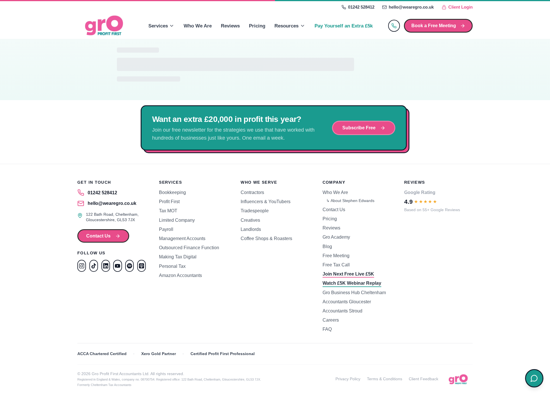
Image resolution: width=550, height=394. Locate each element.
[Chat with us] (534, 378)
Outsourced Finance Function (189, 247)
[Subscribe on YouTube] (117, 266)
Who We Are (198, 26)
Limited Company (177, 220)
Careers (331, 319)
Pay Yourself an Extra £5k (344, 26)
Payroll (166, 229)
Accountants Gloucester (347, 301)
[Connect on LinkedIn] (105, 266)
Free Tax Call (336, 264)
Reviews (230, 26)
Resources (286, 26)
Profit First (169, 201)
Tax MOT (168, 210)
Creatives (250, 220)
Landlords (251, 229)
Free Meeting (336, 255)
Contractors (252, 192)
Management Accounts (182, 238)
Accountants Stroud (342, 310)
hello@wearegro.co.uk (411, 7)
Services (158, 26)
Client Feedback (423, 379)
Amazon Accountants (180, 275)
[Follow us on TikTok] (93, 266)
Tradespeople (255, 210)
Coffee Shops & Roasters (266, 238)
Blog (327, 246)
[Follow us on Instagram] (81, 266)
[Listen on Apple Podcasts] (141, 266)
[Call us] (394, 25)
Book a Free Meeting (433, 25)
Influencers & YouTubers (265, 201)
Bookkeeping (172, 192)
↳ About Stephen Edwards (350, 201)
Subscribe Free (359, 127)
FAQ (327, 329)
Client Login (460, 7)
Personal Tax (172, 266)
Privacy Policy (347, 379)
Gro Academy (336, 236)
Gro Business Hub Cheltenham (354, 292)
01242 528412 (361, 7)
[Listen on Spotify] (129, 266)
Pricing (257, 26)
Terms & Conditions (384, 379)
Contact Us (98, 235)
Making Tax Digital (178, 256)
